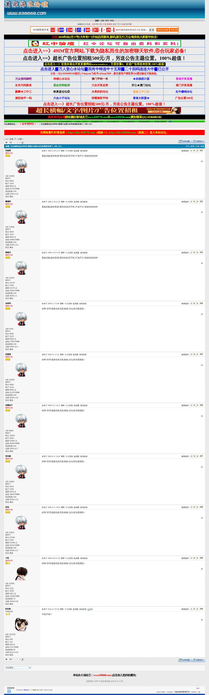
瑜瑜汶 (8, 252)
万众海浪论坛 (9, 124)
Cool (50, 690)
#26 (201, 405)
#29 (201, 558)
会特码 (8, 303)
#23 (201, 252)
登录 (107, 21)
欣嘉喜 (8, 150)
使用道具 (185, 151)
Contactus (170, 692)
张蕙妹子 (9, 405)
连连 (7, 507)
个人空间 (69, 151)
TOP (197, 688)
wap (199, 692)
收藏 (202, 146)
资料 (63, 151)
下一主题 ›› (18, 139)
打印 (187, 146)
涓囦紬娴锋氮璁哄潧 (182, 692)
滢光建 (8, 456)
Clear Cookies (161, 692)
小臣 (7, 558)
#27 (201, 456)
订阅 (197, 146)
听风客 (8, 609)
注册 (102, 21)
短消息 (76, 151)
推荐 (192, 146)
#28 (201, 507)
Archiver (193, 692)
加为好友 (84, 151)
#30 (201, 609)
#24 (201, 303)
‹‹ (14, 142)
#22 (201, 201)
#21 (201, 150)
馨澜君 (8, 201)
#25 (201, 354)
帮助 (112, 21)
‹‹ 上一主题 (8, 139)
